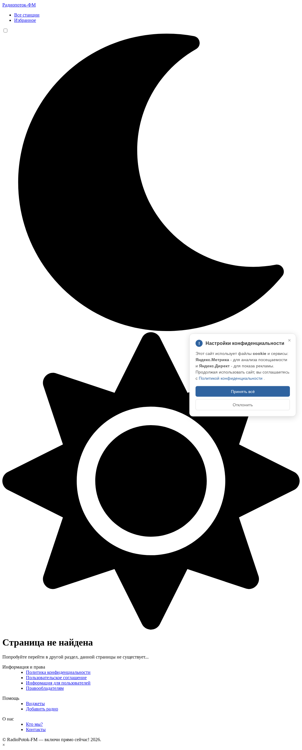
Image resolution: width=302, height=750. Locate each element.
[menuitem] (157, 15)
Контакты (36, 729)
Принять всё (243, 391)
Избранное (25, 20)
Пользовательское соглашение (56, 677)
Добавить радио (42, 708)
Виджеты (35, 703)
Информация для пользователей (58, 682)
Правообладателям (45, 688)
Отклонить (243, 404)
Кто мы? (34, 724)
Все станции (27, 14)
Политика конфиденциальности (58, 672)
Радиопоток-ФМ (19, 4)
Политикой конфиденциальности (231, 378)
